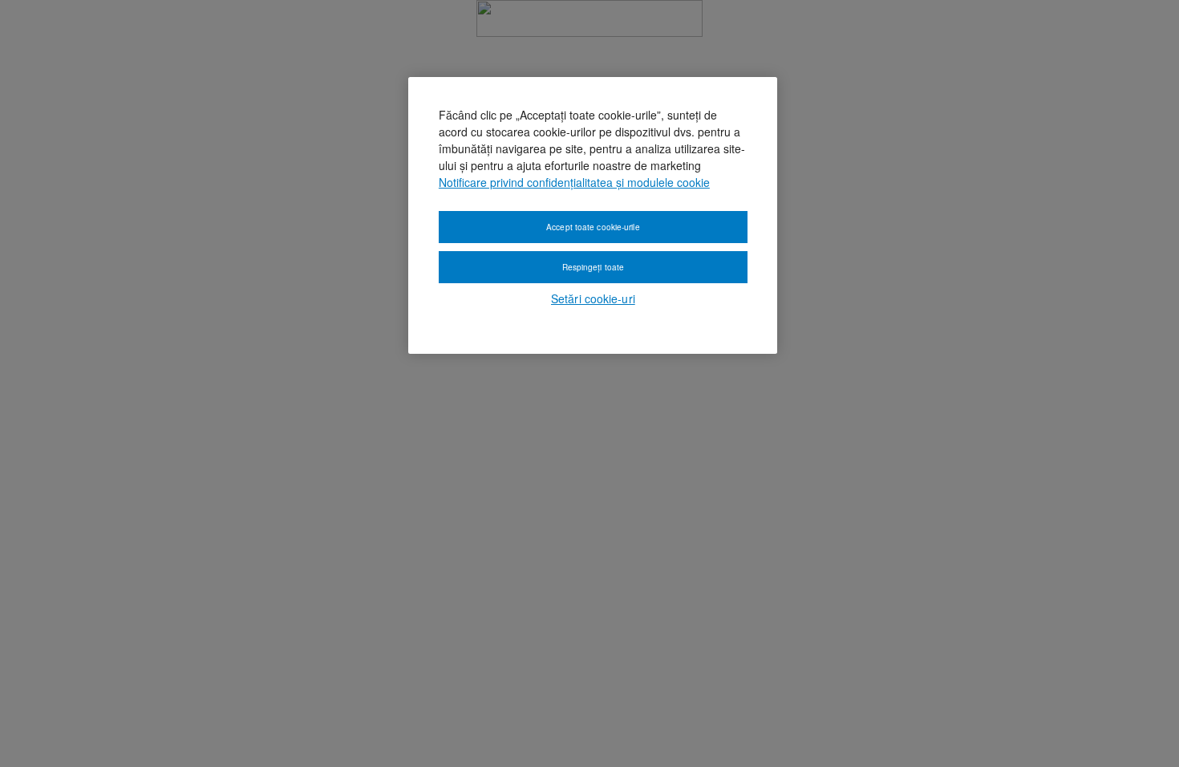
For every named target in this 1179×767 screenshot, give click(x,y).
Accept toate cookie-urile (593, 227)
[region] (592, 216)
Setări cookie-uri (593, 298)
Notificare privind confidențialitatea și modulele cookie (574, 182)
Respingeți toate (593, 267)
